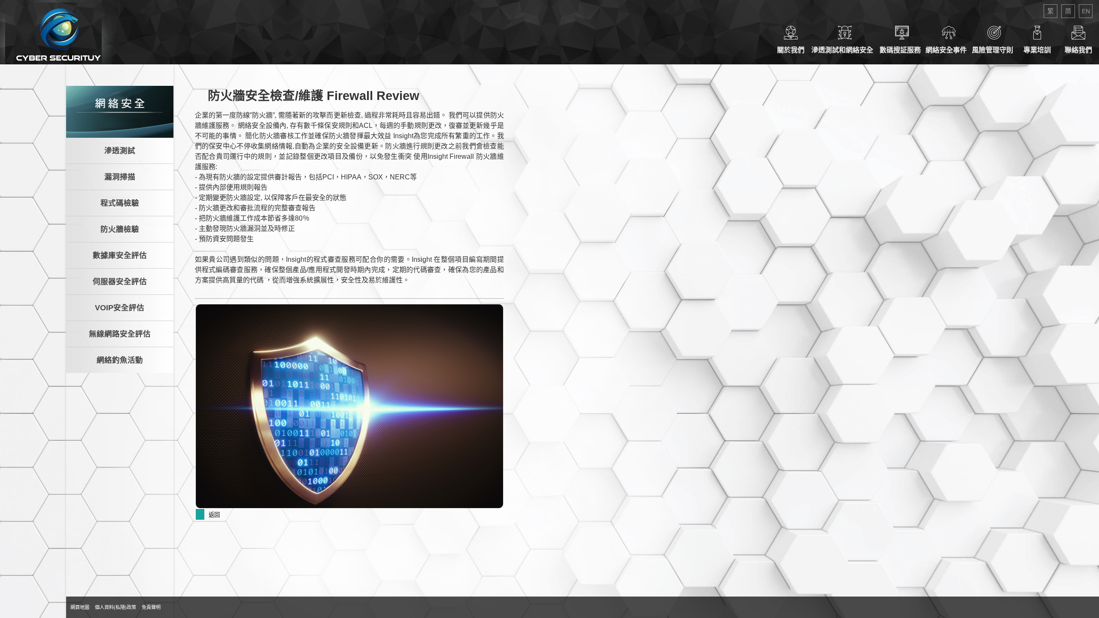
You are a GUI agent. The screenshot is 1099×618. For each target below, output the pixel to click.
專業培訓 (1037, 50)
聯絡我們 (1078, 50)
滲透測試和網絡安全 (844, 50)
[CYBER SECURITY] (56, 32)
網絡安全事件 (949, 50)
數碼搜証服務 (902, 50)
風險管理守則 (994, 50)
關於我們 (791, 50)
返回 (214, 515)
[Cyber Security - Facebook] (166, 607)
